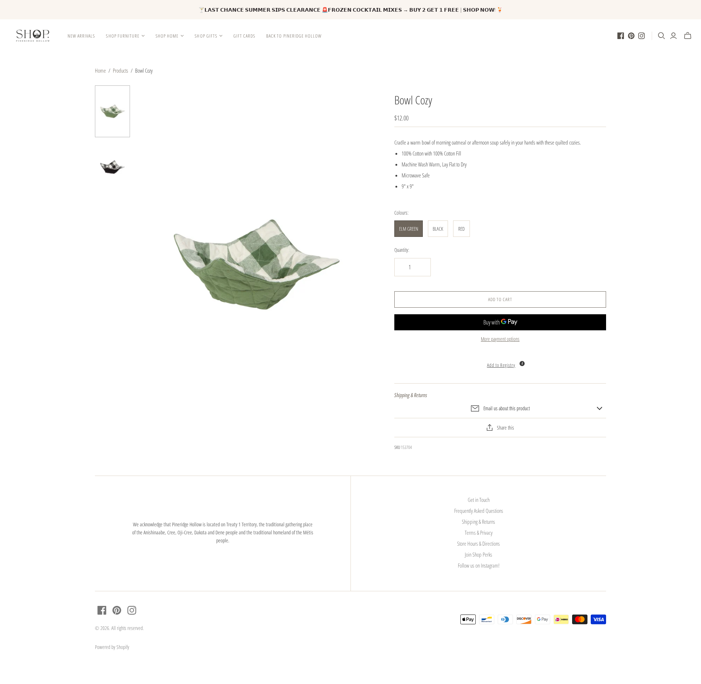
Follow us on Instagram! (478, 565)
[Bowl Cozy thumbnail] (112, 111)
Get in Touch (479, 499)
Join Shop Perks (478, 554)
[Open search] (661, 35)
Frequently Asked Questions (478, 510)
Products (120, 70)
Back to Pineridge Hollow (294, 35)
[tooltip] (522, 363)
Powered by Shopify (112, 646)
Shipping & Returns (478, 521)
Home (100, 70)
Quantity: (401, 249)
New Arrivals (81, 35)
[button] (500, 361)
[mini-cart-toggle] (688, 36)
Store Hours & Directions (478, 543)
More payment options (500, 338)
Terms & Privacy (479, 532)
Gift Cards (244, 35)
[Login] (673, 36)
